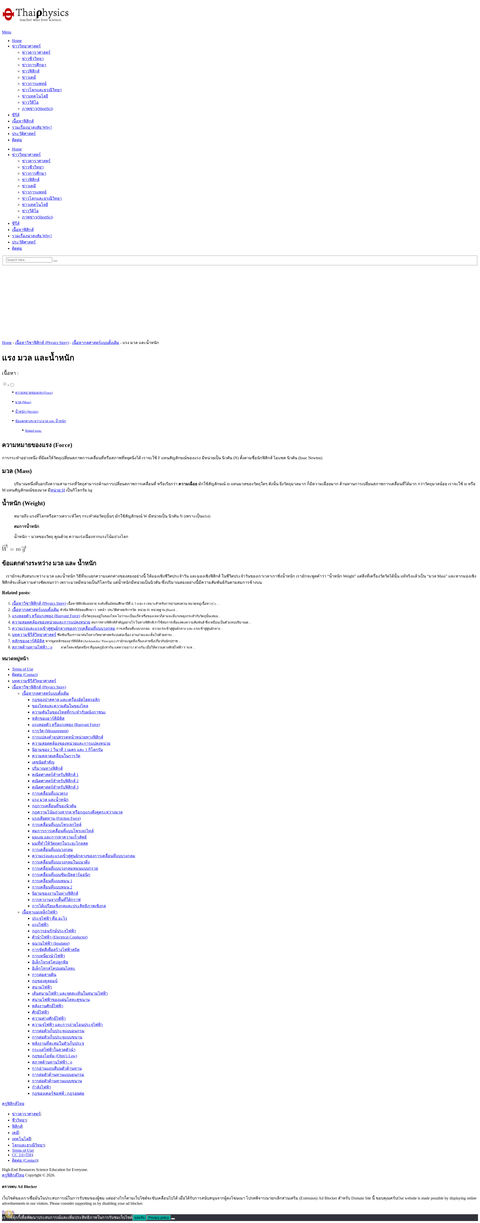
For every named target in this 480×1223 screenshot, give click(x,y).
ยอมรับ (139, 1218)
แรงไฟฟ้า (40, 924)
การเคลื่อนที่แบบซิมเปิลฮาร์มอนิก (61, 874)
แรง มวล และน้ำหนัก (50, 800)
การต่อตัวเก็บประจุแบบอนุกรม (58, 1031)
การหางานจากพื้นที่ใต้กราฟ (56, 900)
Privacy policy (158, 1218)
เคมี (15, 1132)
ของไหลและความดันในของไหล (60, 706)
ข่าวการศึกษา (34, 65)
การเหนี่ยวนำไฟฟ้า (48, 956)
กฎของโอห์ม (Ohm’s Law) (54, 1056)
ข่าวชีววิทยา (33, 58)
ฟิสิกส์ (17, 1126)
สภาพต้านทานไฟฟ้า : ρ (32, 647)
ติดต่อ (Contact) (25, 674)
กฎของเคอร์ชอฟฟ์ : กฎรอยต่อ (58, 1093)
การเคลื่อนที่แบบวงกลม (52, 850)
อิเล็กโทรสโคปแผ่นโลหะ (53, 968)
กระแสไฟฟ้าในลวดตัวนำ (54, 1050)
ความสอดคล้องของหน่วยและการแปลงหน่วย (51, 622)
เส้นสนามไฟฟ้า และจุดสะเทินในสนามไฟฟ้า (70, 993)
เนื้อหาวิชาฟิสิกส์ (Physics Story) (42, 342)
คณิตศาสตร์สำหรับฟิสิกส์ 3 (55, 787)
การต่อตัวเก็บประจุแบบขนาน (57, 1037)
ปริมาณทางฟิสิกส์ (47, 768)
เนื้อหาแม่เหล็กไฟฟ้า (40, 912)
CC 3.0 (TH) (22, 1155)
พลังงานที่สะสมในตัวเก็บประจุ (58, 1043)
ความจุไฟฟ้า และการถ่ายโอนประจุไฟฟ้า (67, 1024)
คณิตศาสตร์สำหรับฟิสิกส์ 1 (55, 774)
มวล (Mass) (23, 402)
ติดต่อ (17, 140)
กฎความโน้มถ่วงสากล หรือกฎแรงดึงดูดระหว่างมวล (77, 812)
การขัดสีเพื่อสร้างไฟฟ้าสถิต (56, 950)
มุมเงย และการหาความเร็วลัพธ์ (59, 837)
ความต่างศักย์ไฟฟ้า (49, 1018)
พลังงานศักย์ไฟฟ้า (47, 1006)
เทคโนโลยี (21, 1139)
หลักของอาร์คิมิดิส (28, 641)
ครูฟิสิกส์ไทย (13, 1104)
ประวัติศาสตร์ (24, 134)
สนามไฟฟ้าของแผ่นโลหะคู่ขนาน (61, 1000)
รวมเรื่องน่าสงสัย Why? (32, 127)
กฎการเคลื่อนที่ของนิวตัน (54, 806)
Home (17, 40)
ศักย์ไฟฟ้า (40, 1012)
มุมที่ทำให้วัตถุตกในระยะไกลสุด (60, 843)
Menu (6, 32)
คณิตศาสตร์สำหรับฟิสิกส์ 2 (55, 781)
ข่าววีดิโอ (30, 102)
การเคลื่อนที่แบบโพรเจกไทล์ (57, 824)
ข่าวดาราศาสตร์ (36, 52)
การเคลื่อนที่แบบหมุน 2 (52, 887)
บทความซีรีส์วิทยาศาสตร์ (34, 634)
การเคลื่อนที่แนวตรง (50, 793)
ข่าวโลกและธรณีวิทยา (42, 90)
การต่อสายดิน (44, 974)
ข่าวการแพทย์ (34, 84)
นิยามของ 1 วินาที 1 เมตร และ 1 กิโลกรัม (67, 750)
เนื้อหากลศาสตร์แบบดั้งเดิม (95, 342)
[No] (173, 1219)
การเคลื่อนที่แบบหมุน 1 (52, 881)
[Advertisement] (240, 301)
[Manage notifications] (9, 1214)
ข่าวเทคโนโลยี (35, 96)
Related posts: (33, 430)
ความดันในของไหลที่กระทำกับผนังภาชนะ (69, 712)
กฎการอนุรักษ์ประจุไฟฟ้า (54, 931)
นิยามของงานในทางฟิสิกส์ (55, 893)
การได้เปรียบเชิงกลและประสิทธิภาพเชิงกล (69, 906)
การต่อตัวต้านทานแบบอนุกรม (58, 1074)
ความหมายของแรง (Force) (34, 392)
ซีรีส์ (16, 115)
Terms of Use (22, 669)
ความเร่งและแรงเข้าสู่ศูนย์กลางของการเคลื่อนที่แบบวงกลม (63, 628)
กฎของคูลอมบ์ (45, 981)
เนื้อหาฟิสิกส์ (23, 121)
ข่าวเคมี (29, 77)
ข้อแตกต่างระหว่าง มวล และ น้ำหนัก (40, 421)
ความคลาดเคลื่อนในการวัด (56, 756)
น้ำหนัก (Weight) (26, 412)
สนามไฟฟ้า (42, 987)
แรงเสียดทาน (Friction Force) (56, 818)
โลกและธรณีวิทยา (28, 1145)
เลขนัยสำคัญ (43, 762)
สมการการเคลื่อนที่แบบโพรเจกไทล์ (63, 831)
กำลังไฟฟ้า (41, 1087)
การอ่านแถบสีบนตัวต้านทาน (57, 1068)
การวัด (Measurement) (50, 731)
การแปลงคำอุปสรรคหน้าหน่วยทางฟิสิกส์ (67, 737)
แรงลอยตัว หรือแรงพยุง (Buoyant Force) (46, 616)
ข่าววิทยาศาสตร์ (26, 46)
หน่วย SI (57, 490)
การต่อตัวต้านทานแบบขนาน (57, 1081)
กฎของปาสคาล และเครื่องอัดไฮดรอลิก (66, 700)
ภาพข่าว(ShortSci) (37, 108)
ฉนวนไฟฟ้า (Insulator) (51, 943)
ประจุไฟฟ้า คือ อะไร (49, 918)
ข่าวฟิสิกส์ (31, 71)
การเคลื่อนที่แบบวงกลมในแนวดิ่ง (61, 862)
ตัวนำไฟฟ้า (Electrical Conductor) (60, 937)
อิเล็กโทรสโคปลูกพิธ (50, 962)
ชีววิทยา (19, 1120)
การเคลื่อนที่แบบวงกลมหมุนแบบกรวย (65, 868)
